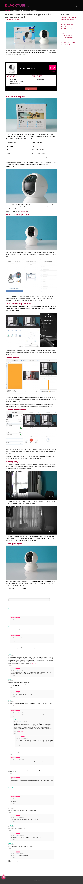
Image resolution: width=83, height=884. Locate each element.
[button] (76, 6)
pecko (17, 712)
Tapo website (24, 211)
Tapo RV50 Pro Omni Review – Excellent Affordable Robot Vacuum (68, 31)
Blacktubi (19, 721)
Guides (70, 6)
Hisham (17, 619)
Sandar (17, 778)
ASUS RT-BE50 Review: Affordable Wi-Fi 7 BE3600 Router (67, 38)
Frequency (17, 637)
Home (41, 6)
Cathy (17, 670)
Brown (17, 692)
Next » (18, 861)
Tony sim (17, 835)
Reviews (47, 6)
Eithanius (17, 853)
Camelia (17, 759)
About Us (54, 6)
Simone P (17, 798)
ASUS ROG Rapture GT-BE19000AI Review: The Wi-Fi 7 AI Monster (68, 24)
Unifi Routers (62, 6)
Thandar (17, 817)
